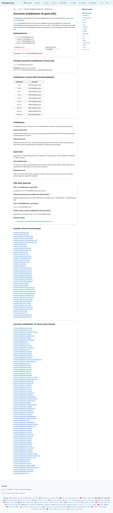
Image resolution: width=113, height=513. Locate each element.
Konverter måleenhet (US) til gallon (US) (24, 291)
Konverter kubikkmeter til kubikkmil (22, 414)
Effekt (84, 20)
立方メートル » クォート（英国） (88, 504)
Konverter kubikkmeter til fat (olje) (22, 369)
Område (84, 31)
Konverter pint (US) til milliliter (21, 260)
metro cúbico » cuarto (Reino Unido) (50, 498)
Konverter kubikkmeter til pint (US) (22, 446)
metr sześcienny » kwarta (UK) (87, 500)
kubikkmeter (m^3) (19, 47)
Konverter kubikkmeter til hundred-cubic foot (25, 398)
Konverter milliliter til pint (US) (21, 262)
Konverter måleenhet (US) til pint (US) (23, 297)
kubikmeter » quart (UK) (32, 498)
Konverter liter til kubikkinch (20, 285)
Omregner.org (8, 3)
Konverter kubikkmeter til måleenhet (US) (24, 426)
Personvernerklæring (25, 489)
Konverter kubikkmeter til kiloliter (22, 402)
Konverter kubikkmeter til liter (21, 420)
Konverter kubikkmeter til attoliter (22, 334)
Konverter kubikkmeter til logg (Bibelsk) (24, 422)
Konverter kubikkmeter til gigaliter (22, 385)
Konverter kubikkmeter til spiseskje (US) (24, 457)
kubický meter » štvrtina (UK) (14, 504)
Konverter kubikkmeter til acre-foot (22, 328)
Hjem (14, 9)
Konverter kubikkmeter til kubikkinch (23, 410)
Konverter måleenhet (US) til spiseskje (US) (25, 242)
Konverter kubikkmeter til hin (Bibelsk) (23, 393)
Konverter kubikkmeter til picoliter (22, 442)
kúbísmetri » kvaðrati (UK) (30, 504)
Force (84, 24)
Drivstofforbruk (86, 17)
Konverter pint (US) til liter (20, 311)
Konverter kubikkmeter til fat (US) (22, 373)
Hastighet (85, 26)
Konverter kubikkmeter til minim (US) (23, 436)
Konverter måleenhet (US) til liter (22, 256)
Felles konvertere (87, 13)
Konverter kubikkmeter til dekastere (23, 355)
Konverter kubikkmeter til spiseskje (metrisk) (25, 453)
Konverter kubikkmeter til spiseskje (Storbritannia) (26, 455)
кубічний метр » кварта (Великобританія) (79, 506)
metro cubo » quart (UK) (71, 500)
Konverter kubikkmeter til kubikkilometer (24, 408)
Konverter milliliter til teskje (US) (22, 250)
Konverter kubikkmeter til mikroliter (22, 430)
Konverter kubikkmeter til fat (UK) (22, 371)
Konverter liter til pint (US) (20, 313)
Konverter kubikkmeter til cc (20, 341)
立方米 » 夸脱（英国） (13, 506)
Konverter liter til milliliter (20, 246)
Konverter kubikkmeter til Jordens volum (24, 400)
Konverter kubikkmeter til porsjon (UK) (23, 447)
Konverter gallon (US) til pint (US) (22, 317)
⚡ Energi (46, 3)
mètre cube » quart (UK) (56, 500)
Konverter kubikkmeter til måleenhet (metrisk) (25, 424)
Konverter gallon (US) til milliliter (22, 303)
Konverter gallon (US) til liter (21, 234)
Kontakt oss (10, 489)
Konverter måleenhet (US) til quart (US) (24, 287)
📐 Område (82, 3)
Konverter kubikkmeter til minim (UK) (23, 434)
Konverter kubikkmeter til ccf (21, 343)
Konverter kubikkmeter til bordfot (22, 338)
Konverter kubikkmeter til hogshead (23, 394)
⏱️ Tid (101, 3)
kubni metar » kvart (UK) (88, 502)
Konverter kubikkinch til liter (20, 283)
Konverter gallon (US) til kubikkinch (23, 281)
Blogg (16, 489)
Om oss (4, 489)
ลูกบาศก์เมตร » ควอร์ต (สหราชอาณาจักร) (31, 506)
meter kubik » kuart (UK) (57, 502)
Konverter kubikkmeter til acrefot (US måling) (25, 332)
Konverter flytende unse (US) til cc (22, 269)
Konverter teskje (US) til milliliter (22, 248)
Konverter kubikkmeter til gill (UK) (22, 387)
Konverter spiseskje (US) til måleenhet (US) (25, 240)
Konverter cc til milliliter (19, 264)
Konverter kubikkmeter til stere (21, 459)
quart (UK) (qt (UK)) (51, 47)
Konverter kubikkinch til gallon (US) (23, 279)
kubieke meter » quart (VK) (40, 500)
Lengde (84, 29)
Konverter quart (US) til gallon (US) (22, 299)
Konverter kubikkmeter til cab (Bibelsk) (23, 340)
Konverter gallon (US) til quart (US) (22, 301)
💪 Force (54, 3)
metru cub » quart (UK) (11, 502)
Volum (20, 9)
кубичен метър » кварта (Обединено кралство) (65, 504)
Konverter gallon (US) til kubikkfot (22, 273)
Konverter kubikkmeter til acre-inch (22, 330)
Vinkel (84, 45)
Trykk (83, 38)
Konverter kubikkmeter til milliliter (22, 432)
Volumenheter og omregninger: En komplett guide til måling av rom (35, 221)
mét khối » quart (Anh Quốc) (100, 506)
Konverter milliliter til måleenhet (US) (23, 236)
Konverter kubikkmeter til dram (21, 363)
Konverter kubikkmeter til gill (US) (22, 389)
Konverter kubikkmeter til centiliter (22, 345)
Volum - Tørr (85, 49)
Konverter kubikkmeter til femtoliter (22, 375)
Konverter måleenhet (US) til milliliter (23, 238)
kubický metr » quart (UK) (103, 500)
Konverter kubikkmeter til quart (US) (23, 451)
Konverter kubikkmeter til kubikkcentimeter (24, 404)
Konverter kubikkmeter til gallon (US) (23, 383)
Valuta (84, 40)
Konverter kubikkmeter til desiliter (22, 357)
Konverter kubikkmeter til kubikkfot (22, 277)
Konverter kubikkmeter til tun (21, 473)
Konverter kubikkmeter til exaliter (22, 367)
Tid (83, 36)
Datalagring (85, 15)
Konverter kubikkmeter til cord (21, 349)
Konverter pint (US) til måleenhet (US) (23, 295)
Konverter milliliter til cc (19, 266)
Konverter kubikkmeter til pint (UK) (22, 444)
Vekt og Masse (86, 42)
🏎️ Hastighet (63, 3)
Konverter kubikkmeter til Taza (21, 461)
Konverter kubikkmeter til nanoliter (22, 438)
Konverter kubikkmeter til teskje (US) (23, 469)
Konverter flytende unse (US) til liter (23, 309)
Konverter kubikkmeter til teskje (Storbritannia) (26, 467)
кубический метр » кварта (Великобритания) (55, 506)
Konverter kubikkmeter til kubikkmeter (23, 412)
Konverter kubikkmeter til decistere (22, 351)
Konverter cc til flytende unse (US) (22, 267)
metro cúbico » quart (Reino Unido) (70, 498)
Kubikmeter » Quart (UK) (87, 498)
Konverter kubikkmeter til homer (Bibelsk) (24, 396)
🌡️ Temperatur (92, 3)
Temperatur (85, 33)
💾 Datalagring (28, 3)
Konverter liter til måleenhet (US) (22, 258)
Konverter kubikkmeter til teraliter (22, 463)
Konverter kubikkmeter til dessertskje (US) (24, 361)
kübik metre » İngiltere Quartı (27, 502)
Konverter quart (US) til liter (20, 254)
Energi (84, 22)
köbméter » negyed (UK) (45, 504)
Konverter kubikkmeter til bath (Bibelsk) (24, 336)
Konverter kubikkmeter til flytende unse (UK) (25, 377)
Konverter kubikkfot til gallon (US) (22, 271)
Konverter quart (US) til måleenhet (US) (24, 289)
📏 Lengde (73, 3)
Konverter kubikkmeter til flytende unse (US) (25, 379)
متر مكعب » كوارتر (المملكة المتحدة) (56, 509)
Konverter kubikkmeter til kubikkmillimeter (24, 416)
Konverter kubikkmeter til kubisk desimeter (24, 418)
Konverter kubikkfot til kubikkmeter (22, 275)
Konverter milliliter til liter (20, 244)
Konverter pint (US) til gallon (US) (22, 315)
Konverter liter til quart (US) (20, 252)
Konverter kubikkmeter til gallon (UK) (23, 381)
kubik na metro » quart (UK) (73, 502)
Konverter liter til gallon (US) (21, 232)
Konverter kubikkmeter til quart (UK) (23, 449)
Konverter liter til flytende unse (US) (23, 307)
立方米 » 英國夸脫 (103, 504)
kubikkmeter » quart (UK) (17, 498)
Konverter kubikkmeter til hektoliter (22, 391)
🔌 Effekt (37, 3)
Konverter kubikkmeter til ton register (23, 471)
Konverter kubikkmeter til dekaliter (22, 353)
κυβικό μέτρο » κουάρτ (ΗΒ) (75, 509)
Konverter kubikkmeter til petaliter (22, 440)
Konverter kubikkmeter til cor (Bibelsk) (23, 347)
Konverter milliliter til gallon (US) (22, 305)
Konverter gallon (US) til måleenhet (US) (24, 293)
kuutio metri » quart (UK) (25, 500)
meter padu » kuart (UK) (43, 502)
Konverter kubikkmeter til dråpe (21, 365)
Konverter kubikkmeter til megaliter (22, 428)
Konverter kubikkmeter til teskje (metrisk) (24, 465)
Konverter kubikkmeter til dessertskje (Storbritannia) (27, 359)
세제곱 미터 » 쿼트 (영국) (39, 509)
